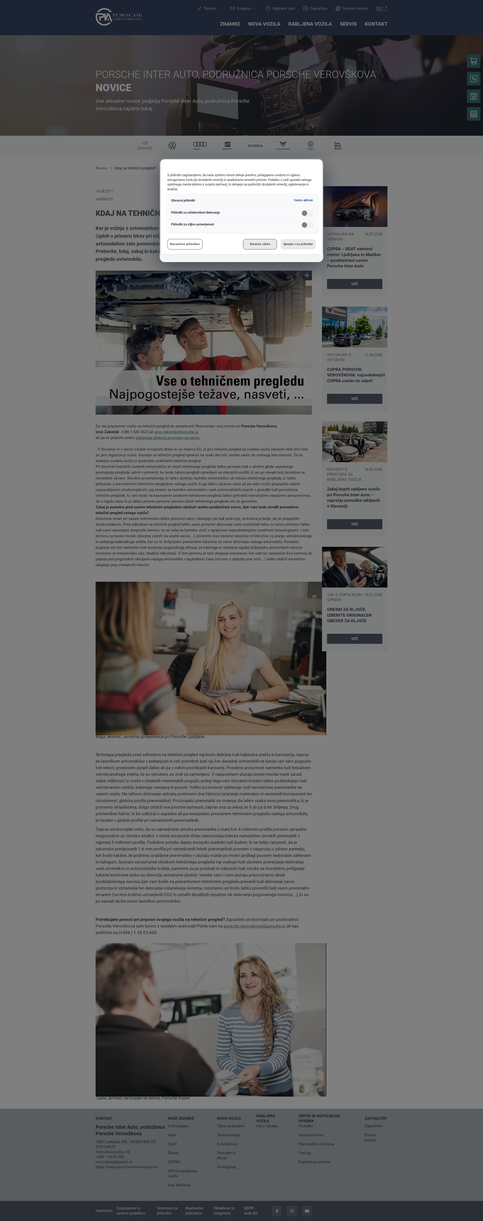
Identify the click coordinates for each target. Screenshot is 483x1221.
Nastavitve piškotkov (185, 244)
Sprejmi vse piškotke (298, 244)
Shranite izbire (260, 244)
